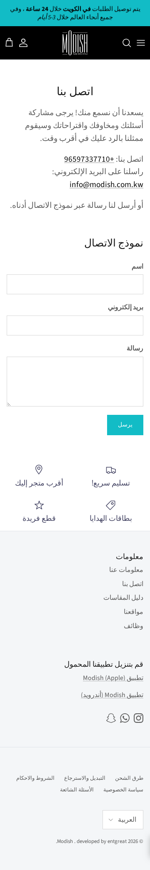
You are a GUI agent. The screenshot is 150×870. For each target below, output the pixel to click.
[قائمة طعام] (141, 43)
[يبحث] (122, 43)
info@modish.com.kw (106, 184)
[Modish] (75, 42)
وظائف (133, 626)
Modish (65, 841)
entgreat (117, 841)
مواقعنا (133, 611)
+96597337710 (89, 159)
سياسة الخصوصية (123, 790)
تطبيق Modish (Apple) (113, 678)
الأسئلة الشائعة (77, 790)
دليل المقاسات (123, 597)
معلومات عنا (126, 569)
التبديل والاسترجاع (84, 778)
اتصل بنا (132, 584)
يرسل (125, 425)
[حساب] (27, 43)
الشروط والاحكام (35, 778)
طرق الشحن (129, 778)
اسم (137, 266)
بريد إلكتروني (125, 307)
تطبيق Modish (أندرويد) (112, 695)
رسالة (135, 348)
